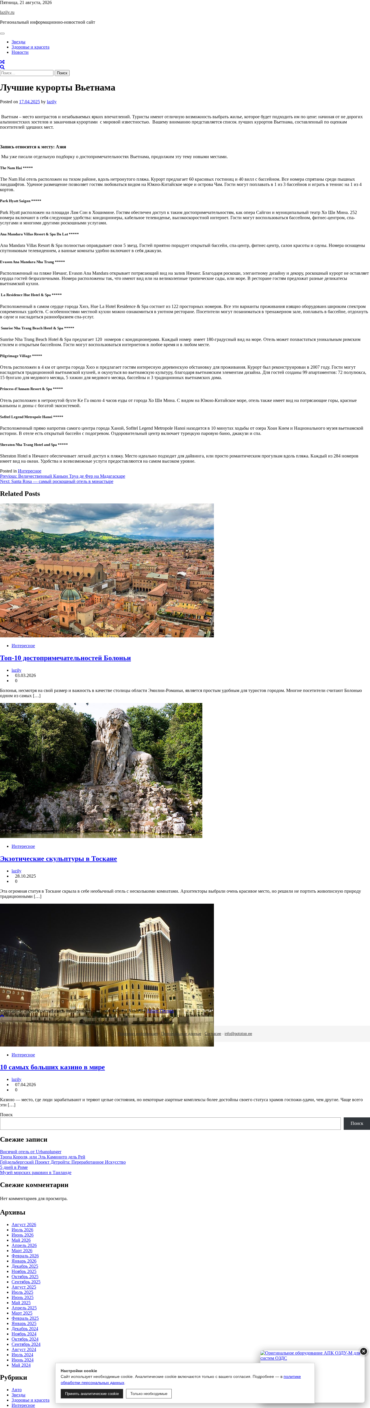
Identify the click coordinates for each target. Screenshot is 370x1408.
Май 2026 (21, 1240)
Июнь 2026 (23, 1234)
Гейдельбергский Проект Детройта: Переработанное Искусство (63, 1162)
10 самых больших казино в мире (52, 1067)
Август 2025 (24, 1287)
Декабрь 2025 (25, 1266)
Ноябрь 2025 (24, 1271)
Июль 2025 (22, 1292)
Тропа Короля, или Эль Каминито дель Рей (42, 1156)
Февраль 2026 (25, 1255)
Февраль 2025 (25, 1318)
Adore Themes (160, 1010)
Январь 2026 (24, 1260)
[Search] (2, 67)
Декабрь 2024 (25, 1328)
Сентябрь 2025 (26, 1281)
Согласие (213, 1033)
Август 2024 (24, 1349)
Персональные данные (181, 1033)
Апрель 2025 (24, 1307)
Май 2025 (21, 1302)
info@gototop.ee (238, 1033)
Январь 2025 (24, 1323)
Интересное (29, 470)
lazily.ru (7, 12)
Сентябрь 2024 (26, 1344)
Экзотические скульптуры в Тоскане (58, 858)
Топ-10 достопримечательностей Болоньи (65, 658)
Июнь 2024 (23, 1359)
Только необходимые (148, 1394)
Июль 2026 (22, 1229)
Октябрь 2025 (25, 1276)
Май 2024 (21, 1365)
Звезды (18, 41)
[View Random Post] (2, 62)
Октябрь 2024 (25, 1339)
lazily (52, 101)
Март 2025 (22, 1313)
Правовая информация (138, 1033)
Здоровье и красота (30, 47)
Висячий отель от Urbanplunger (30, 1151)
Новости (20, 52)
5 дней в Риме (14, 1167)
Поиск (6, 1114)
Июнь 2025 (23, 1297)
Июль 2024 (22, 1354)
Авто (17, 1389)
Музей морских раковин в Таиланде (35, 1172)
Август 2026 (24, 1224)
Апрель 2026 (24, 1245)
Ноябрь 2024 (24, 1333)
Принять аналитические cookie (92, 1394)
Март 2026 (22, 1250)
